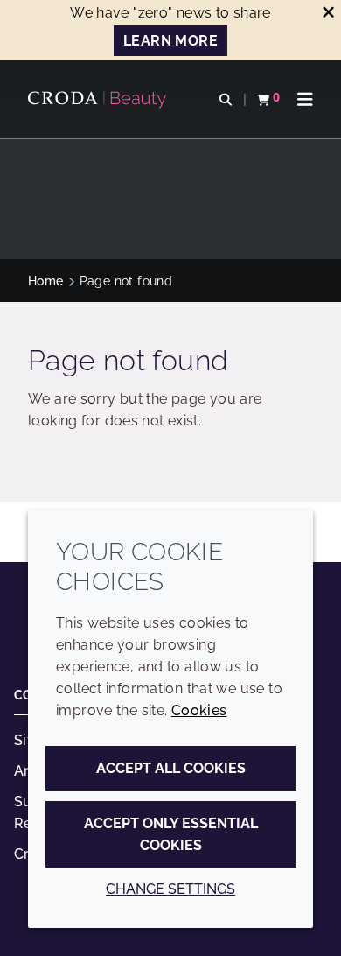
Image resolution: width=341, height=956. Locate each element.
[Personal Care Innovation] (99, 99)
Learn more (170, 40)
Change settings (170, 889)
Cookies (199, 710)
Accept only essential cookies (171, 834)
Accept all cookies (171, 768)
